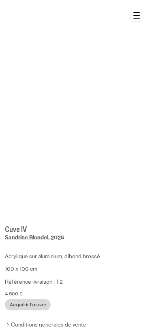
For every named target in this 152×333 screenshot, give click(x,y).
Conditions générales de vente (48, 325)
